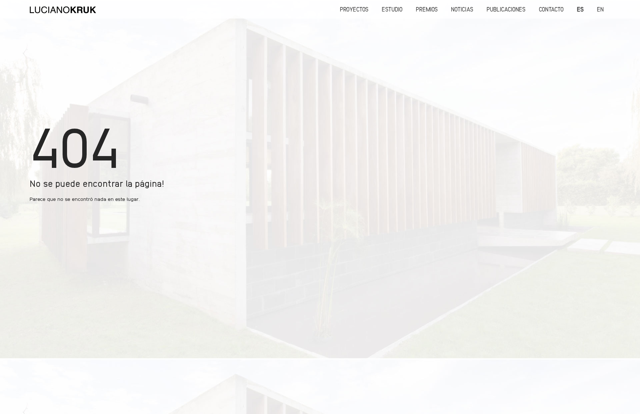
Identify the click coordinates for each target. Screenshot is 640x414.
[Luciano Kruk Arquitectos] (63, 9)
